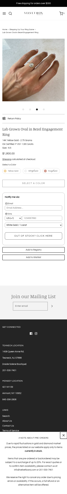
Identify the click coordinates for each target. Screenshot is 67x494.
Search (6, 416)
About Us (7, 421)
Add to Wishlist (33, 257)
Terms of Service (10, 430)
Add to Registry (33, 250)
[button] (33, 70)
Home (4, 29)
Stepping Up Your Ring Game (22, 29)
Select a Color (9, 165)
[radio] (11, 171)
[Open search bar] (11, 13)
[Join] (52, 306)
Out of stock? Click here (33, 236)
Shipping (6, 159)
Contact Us (8, 426)
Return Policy (14, 118)
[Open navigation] (4, 13)
